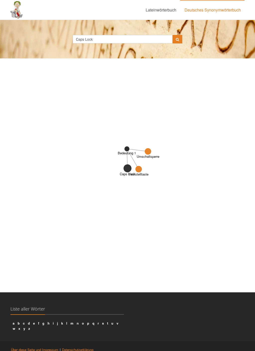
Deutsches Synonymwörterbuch (213, 10)
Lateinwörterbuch (161, 10)
